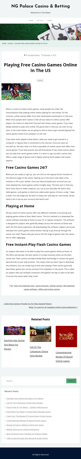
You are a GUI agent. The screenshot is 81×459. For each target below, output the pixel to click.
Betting (40, 20)
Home (31, 20)
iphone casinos (56, 286)
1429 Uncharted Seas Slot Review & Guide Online (27, 438)
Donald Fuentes (34, 55)
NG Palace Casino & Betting (40, 6)
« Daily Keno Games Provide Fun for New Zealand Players (27, 304)
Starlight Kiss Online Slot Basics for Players (14, 344)
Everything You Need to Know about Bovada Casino (28, 412)
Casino (49, 20)
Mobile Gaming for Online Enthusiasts (22, 429)
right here (21, 237)
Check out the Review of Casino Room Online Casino (29, 416)
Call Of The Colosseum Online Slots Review (39, 351)
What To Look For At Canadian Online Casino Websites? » (53, 307)
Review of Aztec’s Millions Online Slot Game (25, 425)
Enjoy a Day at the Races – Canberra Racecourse (27, 407)
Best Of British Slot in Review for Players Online (26, 434)
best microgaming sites (24, 286)
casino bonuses (42, 286)
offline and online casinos (49, 289)
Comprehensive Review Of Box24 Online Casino (64, 356)
